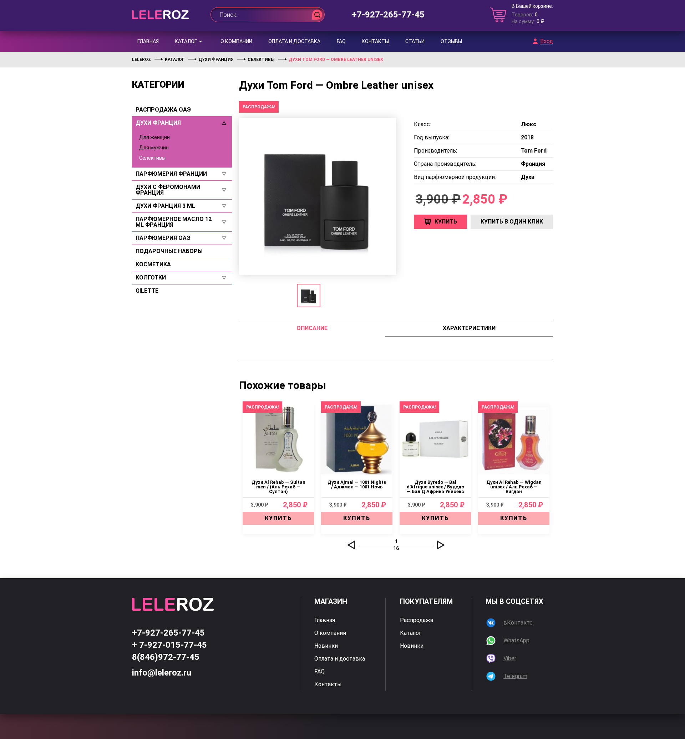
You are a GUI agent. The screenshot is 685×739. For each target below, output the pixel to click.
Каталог (186, 41)
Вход (546, 41)
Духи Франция (158, 123)
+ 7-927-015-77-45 (169, 645)
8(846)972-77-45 (165, 657)
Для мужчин (154, 147)
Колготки (151, 278)
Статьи (415, 41)
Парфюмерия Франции (171, 174)
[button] (351, 544)
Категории (158, 84)
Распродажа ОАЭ (163, 110)
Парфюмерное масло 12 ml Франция (174, 222)
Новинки (326, 646)
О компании (236, 41)
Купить (446, 221)
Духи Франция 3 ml (165, 206)
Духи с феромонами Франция (168, 190)
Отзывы (451, 41)
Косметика (153, 264)
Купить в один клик (512, 221)
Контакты (375, 41)
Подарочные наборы (169, 251)
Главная (148, 41)
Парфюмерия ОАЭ (163, 238)
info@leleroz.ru (161, 673)
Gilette (147, 291)
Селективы (152, 158)
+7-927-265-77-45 (388, 14)
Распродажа (416, 620)
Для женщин (154, 137)
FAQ (341, 41)
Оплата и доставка (294, 41)
